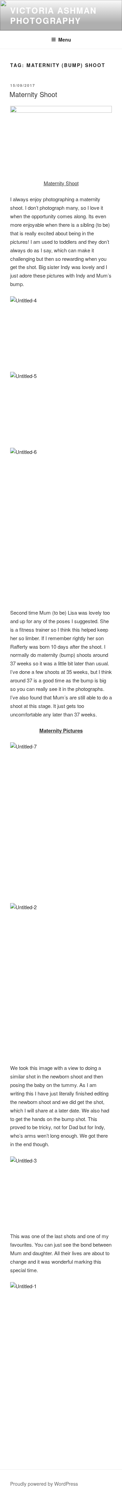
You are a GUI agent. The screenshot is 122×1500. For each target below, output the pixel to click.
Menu (64, 39)
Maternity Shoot (33, 94)
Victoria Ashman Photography (53, 15)
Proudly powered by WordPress (44, 1483)
